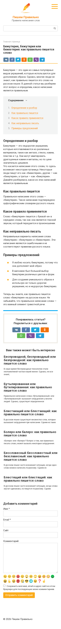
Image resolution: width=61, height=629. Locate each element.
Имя (6, 508)
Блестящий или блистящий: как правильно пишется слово (28, 479)
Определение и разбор (24, 107)
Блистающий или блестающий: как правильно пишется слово (30, 412)
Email (7, 519)
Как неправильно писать (25, 123)
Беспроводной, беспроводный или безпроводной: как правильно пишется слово (30, 360)
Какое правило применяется (27, 118)
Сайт (6, 530)
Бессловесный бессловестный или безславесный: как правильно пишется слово (30, 456)
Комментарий (11, 541)
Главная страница (11, 42)
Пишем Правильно (26, 17)
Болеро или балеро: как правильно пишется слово (30, 433)
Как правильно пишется (24, 113)
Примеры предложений (24, 128)
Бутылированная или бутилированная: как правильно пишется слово (28, 387)
